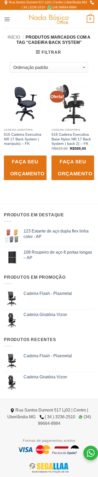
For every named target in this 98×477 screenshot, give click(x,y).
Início (14, 37)
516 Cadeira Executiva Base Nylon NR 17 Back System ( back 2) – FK (71, 139)
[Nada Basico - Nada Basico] (49, 19)
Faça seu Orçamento (27, 167)
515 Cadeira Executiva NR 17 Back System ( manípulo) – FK (22, 139)
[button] (7, 19)
